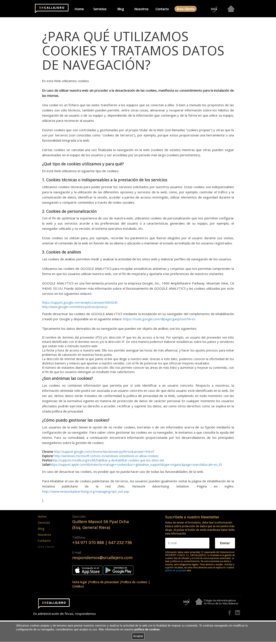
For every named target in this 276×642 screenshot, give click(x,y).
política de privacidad (175, 570)
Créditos (78, 586)
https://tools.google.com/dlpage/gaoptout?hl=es (159, 319)
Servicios (100, 9)
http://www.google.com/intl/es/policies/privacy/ (75, 307)
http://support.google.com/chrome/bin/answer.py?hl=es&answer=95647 (104, 452)
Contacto (162, 9)
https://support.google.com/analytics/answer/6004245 (80, 302)
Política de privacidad (104, 582)
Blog (120, 9)
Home (79, 9)
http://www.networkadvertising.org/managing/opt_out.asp (85, 491)
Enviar (225, 543)
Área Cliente (185, 9)
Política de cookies (134, 582)
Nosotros (141, 9)
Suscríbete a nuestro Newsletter (192, 516)
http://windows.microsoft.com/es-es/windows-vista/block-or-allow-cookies (106, 456)
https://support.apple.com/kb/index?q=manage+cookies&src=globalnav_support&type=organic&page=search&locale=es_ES (136, 464)
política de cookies (147, 629)
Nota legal (79, 582)
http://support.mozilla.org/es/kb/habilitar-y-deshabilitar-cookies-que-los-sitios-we (108, 460)
